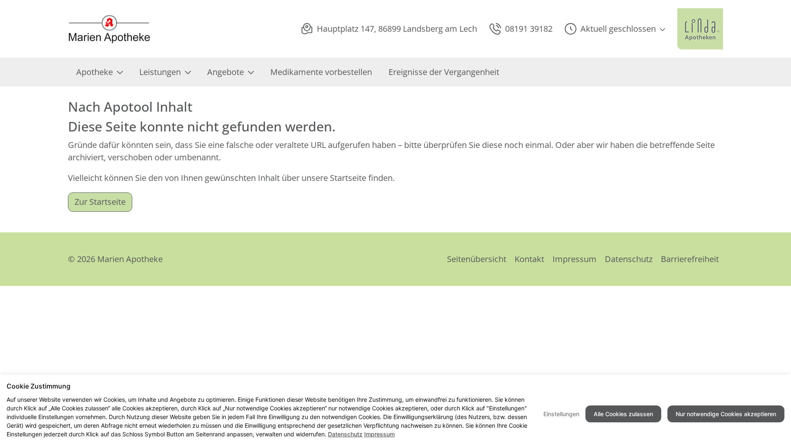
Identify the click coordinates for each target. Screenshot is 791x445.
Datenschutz (629, 259)
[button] (615, 29)
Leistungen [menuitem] (160, 71)
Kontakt (529, 259)
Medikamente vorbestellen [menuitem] (321, 71)
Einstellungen (561, 413)
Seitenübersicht (476, 259)
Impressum (574, 259)
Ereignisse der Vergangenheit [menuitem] (443, 71)
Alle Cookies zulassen (623, 413)
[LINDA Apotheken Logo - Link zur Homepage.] (700, 28)
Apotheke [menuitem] (94, 71)
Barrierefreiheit (690, 259)
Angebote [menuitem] (225, 71)
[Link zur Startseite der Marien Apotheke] (111, 29)
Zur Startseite (100, 201)
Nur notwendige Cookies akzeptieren (726, 413)
